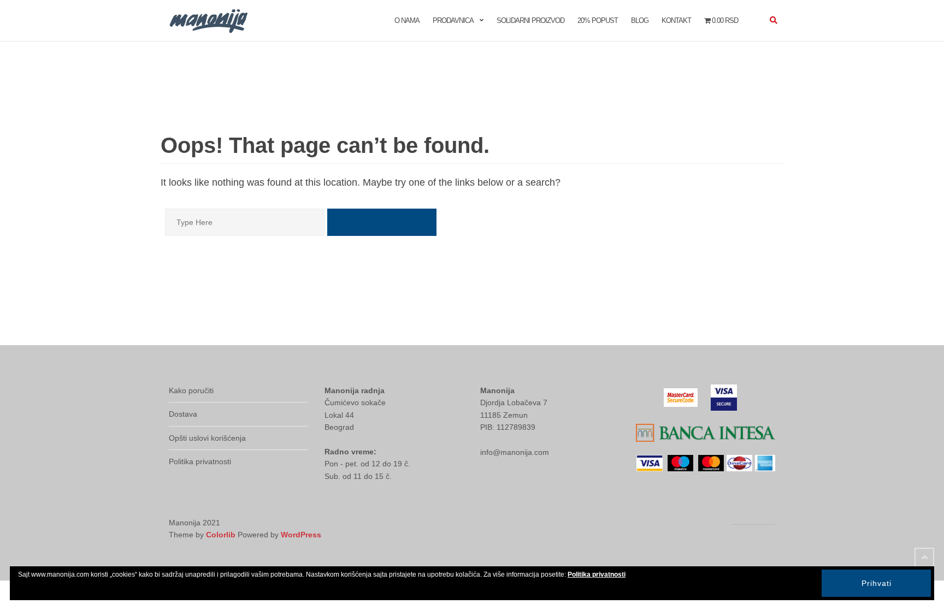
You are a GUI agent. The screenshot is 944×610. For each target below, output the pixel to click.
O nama (407, 20)
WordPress (301, 534)
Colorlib (220, 534)
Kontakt (676, 20)
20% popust (597, 20)
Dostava (183, 414)
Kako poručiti (191, 390)
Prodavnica (453, 20)
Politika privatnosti (200, 461)
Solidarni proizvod (530, 20)
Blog (639, 20)
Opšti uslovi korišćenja (207, 438)
